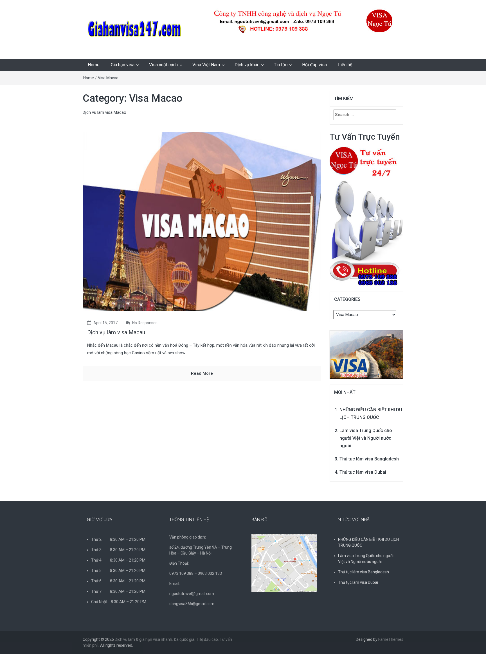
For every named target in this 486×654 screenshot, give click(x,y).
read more (202, 373)
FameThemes (390, 639)
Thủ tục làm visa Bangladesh (369, 459)
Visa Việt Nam (206, 64)
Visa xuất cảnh (163, 64)
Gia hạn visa (122, 64)
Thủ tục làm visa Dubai (362, 472)
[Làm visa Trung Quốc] (367, 351)
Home (94, 64)
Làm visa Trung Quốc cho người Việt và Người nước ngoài (365, 438)
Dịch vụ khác (247, 64)
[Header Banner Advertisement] (294, 20)
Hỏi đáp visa (314, 64)
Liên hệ (345, 64)
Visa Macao (108, 78)
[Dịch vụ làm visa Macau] (202, 220)
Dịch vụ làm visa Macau (116, 332)
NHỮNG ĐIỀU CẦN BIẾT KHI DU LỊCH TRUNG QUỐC (368, 542)
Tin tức (280, 64)
